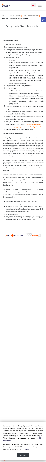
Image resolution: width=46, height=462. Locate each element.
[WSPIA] (6, 5)
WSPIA (5, 16)
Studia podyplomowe (31, 16)
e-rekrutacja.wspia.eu (34, 124)
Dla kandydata (15, 16)
